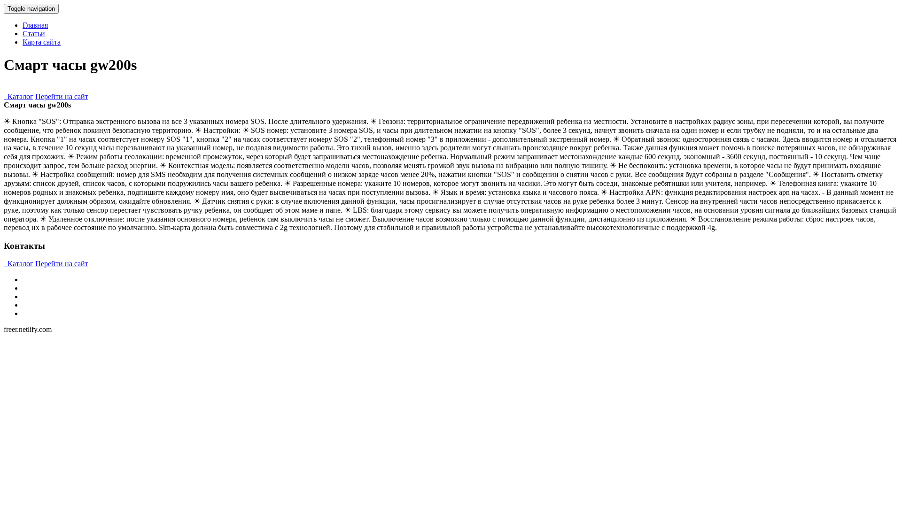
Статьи (34, 34)
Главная (35, 25)
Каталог (18, 96)
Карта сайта (42, 42)
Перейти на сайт (61, 96)
